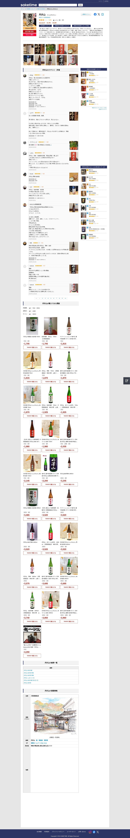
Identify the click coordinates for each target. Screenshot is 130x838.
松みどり (91, 72)
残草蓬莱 (91, 86)
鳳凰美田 (91, 191)
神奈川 (41, 17)
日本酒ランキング (45, 25)
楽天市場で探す (29, 31)
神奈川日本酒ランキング (80, 25)
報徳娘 (41, 740)
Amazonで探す (29, 28)
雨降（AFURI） (92, 79)
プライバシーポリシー (58, 831)
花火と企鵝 (91, 220)
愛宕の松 (91, 169)
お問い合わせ (82, 831)
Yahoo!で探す (30, 34)
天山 (90, 184)
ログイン (101, 1)
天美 (90, 205)
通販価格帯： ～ (47, 23)
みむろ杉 (91, 177)
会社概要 (39, 831)
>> (65, 298)
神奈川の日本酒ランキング (94, 69)
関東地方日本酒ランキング (62, 25)
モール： (25, 314)
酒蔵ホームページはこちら (39, 743)
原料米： (25, 311)
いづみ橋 (91, 93)
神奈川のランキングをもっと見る (99, 107)
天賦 (90, 227)
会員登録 (106, 1)
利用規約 (46, 831)
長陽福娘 (91, 234)
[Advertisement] (37, 808)
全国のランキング (103, 109)
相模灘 (90, 100)
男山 (90, 198)
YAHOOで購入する (32, 347)
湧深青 (46, 740)
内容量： (25, 308)
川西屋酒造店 (46, 17)
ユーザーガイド (71, 831)
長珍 (90, 213)
